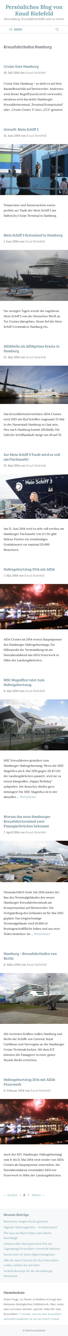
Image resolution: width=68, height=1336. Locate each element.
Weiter (38, 1195)
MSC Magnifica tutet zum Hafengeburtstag (24, 682)
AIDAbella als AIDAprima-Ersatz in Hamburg (31, 348)
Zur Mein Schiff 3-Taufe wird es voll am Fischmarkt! (32, 457)
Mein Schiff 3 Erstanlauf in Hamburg (33, 235)
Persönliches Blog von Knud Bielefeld (34, 10)
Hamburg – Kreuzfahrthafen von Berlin (30, 956)
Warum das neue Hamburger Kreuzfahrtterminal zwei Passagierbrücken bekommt (27, 821)
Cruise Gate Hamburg (21, 66)
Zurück (10, 1195)
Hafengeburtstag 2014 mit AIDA (29, 569)
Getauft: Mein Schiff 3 (21, 129)
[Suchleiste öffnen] (57, 29)
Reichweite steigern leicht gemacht (26, 1221)
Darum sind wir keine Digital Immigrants (29, 1254)
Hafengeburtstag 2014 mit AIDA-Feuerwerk (30, 1082)
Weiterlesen (28, 797)
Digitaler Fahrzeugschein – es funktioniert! (30, 1227)
